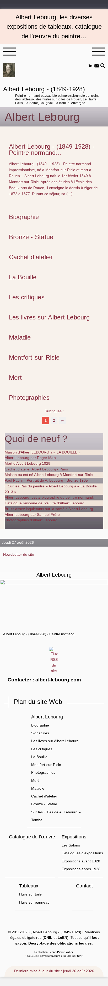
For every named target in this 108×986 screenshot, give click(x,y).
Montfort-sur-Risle (34, 357)
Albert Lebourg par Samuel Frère (32, 514)
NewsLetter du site (18, 554)
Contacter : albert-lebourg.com (44, 679)
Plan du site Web (38, 701)
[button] (91, 66)
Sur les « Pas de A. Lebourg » (56, 812)
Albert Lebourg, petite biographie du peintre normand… (51, 497)
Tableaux (29, 885)
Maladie (20, 337)
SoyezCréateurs (50, 955)
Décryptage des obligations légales (60, 943)
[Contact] (97, 66)
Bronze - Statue (31, 237)
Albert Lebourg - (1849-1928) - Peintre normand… (52, 149)
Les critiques (27, 297)
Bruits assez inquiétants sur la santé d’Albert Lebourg (49, 509)
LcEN (62, 937)
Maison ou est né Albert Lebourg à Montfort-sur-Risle (49, 475)
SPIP (80, 955)
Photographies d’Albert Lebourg (31, 520)
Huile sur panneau (34, 902)
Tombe (36, 820)
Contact (84, 885)
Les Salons (71, 845)
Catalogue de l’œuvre (32, 836)
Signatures (40, 733)
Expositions (74, 836)
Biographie (24, 217)
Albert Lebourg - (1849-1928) (51, 95)
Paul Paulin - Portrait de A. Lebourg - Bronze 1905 (46, 480)
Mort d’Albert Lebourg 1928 (27, 463)
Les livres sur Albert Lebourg (49, 317)
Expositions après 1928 (81, 869)
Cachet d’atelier (31, 257)
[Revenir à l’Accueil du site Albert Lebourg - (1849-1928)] (9, 70)
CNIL (48, 937)
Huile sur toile (30, 894)
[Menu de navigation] (9, 51)
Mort (15, 377)
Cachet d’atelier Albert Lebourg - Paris (36, 469)
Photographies (29, 398)
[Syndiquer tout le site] (54, 660)
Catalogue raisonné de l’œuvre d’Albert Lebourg (44, 503)
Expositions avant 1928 (81, 861)
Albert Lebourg (47, 716)
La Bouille (22, 277)
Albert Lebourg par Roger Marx (31, 458)
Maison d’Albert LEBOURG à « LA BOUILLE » (42, 452)
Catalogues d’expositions (82, 853)
